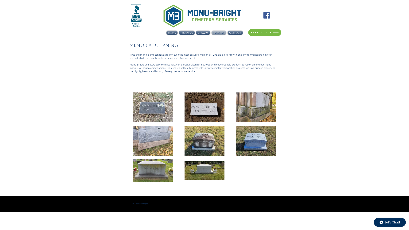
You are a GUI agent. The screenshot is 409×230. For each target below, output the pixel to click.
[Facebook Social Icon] (266, 15)
